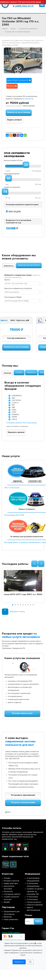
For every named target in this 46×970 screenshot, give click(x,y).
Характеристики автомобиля (29, 265)
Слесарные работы (12, 894)
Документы (31, 372)
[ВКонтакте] (21, 135)
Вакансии (8, 917)
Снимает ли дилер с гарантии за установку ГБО (35, 891)
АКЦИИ (7, 902)
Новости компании (35, 905)
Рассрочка (8, 891)
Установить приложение (23, 795)
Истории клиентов (11, 881)
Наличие (7, 373)
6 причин (19, 372)
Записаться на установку (16, 347)
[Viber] (18, 135)
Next (38, 60)
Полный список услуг (22, 713)
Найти (38, 921)
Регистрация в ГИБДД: (13, 297)
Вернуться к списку (17, 612)
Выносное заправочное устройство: (18, 288)
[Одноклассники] (10, 135)
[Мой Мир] (7, 135)
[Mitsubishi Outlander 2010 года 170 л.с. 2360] (23, 60)
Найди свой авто (11, 883)
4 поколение (32, 897)
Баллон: (7, 280)
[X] (14, 135)
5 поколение (32, 899)
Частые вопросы (34, 902)
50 (8, 178)
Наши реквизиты (11, 919)
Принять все (19, 962)
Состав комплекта (16, 338)
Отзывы (7, 878)
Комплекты (8, 266)
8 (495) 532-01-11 (23, 6)
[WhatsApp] (25, 135)
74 (5, 192)
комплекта (29, 99)
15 (26, 165)
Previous (8, 60)
